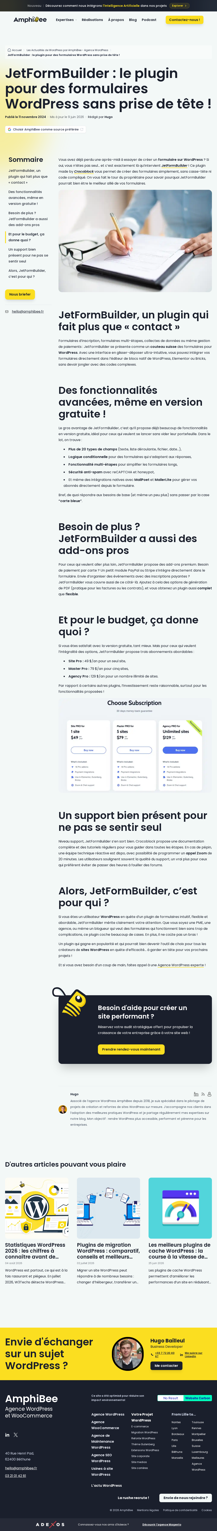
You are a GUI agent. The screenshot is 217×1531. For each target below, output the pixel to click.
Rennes (196, 1428)
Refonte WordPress (143, 1438)
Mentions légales (148, 1510)
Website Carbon (197, 1398)
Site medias (139, 1462)
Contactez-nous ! (184, 19)
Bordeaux (178, 1434)
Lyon (175, 1428)
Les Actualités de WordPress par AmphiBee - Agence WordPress (67, 50)
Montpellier (199, 1434)
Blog (133, 19)
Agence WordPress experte (181, 965)
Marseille (177, 1458)
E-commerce (140, 1426)
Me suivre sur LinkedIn (193, 1354)
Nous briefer (20, 294)
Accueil (17, 50)
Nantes (176, 1422)
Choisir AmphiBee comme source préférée (46, 129)
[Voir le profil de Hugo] (210, 1094)
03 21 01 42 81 (15, 1476)
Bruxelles (197, 1440)
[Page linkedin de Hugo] (196, 1094)
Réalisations (92, 19)
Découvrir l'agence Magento (161, 1524)
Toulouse (198, 1422)
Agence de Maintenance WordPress (102, 1441)
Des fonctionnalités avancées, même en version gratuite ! (25, 197)
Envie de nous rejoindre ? (186, 1497)
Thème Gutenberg (143, 1444)
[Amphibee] (30, 20)
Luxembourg (200, 1452)
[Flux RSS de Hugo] (203, 1094)
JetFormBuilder (174, 165)
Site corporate (140, 1456)
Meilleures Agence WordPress (198, 1463)
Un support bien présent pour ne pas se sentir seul (28, 255)
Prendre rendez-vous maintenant (131, 1049)
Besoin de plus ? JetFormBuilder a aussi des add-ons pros (28, 219)
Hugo (108, 117)
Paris (175, 1440)
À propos (116, 19)
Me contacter (166, 1365)
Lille (174, 1446)
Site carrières (139, 1468)
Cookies (207, 1510)
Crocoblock (84, 171)
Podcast (149, 19)
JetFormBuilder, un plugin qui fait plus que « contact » (27, 176)
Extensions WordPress (145, 1450)
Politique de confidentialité (180, 1510)
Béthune (177, 1452)
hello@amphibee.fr (28, 311)
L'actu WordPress (106, 1485)
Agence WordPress (107, 1414)
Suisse (196, 1446)
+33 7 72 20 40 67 (164, 1354)
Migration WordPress (144, 1432)
